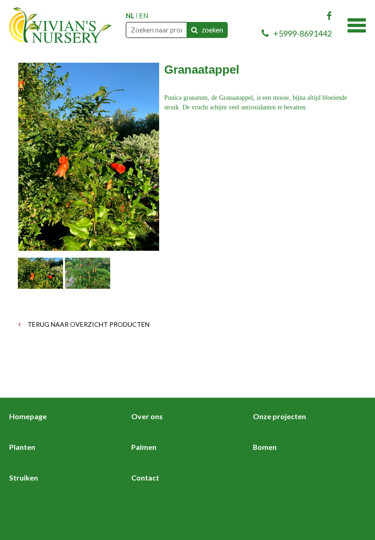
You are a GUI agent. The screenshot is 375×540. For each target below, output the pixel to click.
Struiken (23, 477)
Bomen (265, 447)
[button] (357, 24)
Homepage (28, 416)
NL (130, 15)
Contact (145, 477)
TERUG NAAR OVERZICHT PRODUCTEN (88, 324)
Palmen (143, 447)
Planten (22, 447)
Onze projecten (279, 416)
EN (143, 15)
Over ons (147, 416)
